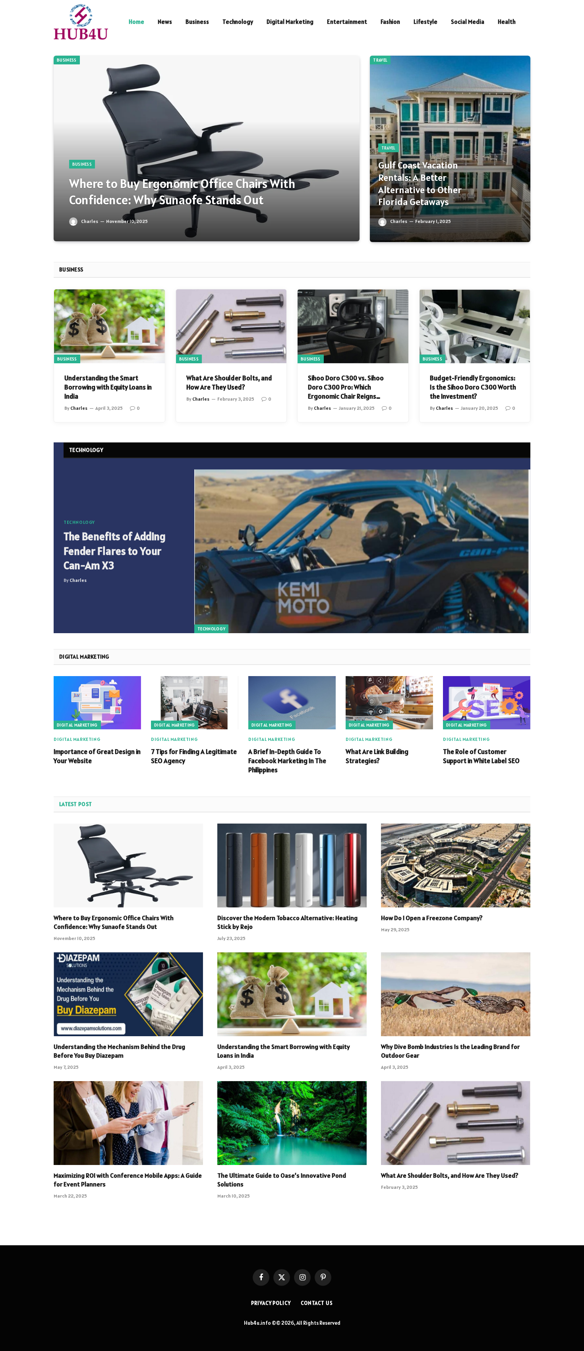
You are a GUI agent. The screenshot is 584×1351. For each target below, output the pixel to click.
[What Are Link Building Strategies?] (389, 702)
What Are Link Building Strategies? (377, 756)
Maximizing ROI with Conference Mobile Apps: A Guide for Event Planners (128, 1179)
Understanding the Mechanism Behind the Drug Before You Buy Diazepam (119, 1051)
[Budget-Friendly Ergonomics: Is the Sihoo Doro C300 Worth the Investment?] (475, 326)
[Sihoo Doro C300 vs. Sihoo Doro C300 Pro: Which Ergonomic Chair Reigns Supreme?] (353, 326)
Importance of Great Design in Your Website (97, 756)
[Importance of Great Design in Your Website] (97, 702)
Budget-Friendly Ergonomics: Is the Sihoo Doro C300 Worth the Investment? (473, 387)
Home (136, 21)
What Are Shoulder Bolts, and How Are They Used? (229, 383)
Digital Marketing (290, 21)
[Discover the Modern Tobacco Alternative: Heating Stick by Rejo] (292, 866)
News (165, 21)
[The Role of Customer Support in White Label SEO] (486, 702)
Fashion (390, 21)
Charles (89, 221)
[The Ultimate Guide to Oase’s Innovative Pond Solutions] (292, 1123)
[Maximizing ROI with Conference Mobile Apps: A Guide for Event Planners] (128, 1123)
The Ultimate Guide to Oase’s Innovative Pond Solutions (281, 1179)
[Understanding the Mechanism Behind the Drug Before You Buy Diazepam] (128, 994)
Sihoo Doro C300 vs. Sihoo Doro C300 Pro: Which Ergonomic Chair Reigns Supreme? (346, 387)
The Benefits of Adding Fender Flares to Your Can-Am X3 (115, 550)
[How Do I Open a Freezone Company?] (455, 866)
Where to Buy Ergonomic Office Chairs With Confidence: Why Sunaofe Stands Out (182, 192)
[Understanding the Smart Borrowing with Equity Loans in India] (109, 326)
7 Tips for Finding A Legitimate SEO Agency (194, 756)
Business (197, 21)
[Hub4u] (81, 22)
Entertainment (347, 21)
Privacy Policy (271, 1303)
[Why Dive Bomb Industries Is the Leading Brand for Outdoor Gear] (455, 994)
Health (507, 21)
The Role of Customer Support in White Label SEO (481, 756)
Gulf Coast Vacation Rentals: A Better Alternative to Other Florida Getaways (420, 183)
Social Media (467, 21)
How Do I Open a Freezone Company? (432, 918)
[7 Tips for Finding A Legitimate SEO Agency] (194, 702)
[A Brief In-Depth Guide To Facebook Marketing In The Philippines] (292, 702)
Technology (237, 21)
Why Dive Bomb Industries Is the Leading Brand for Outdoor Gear (450, 1051)
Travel (380, 60)
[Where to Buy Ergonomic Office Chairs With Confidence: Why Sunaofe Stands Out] (207, 148)
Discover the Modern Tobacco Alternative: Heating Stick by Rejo (287, 922)
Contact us (317, 1303)
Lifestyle (425, 21)
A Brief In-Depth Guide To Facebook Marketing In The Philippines (287, 760)
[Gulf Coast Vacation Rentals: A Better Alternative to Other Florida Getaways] (450, 149)
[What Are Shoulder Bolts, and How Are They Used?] (231, 326)
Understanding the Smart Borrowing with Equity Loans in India (108, 387)
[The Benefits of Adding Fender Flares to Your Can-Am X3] (362, 551)
